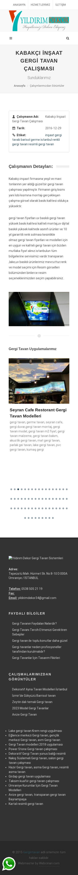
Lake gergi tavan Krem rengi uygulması (35, 731)
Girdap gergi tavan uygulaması (29, 776)
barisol (25, 139)
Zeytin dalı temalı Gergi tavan (32, 702)
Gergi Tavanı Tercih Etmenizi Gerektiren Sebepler (39, 632)
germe (35, 139)
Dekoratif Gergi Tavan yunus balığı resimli (37, 753)
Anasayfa (19, 4)
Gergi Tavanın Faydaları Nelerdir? (34, 623)
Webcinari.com (49, 863)
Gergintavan (31, 852)
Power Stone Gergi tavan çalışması (33, 749)
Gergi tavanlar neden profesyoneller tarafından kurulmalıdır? (37, 649)
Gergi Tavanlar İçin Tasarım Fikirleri (36, 658)
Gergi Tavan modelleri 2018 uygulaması (36, 744)
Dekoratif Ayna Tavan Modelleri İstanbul (39, 689)
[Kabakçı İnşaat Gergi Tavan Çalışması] (39, 309)
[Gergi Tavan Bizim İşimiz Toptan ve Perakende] (39, 20)
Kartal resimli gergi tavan (26, 804)
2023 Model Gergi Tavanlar (30, 708)
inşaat (49, 135)
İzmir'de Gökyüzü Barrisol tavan (34, 695)
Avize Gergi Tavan (24, 714)
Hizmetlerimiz (40, 4)
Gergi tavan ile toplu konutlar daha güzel (39, 640)
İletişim (60, 4)
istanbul (46, 139)
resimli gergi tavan (41, 144)
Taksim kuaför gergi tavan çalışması (34, 781)
